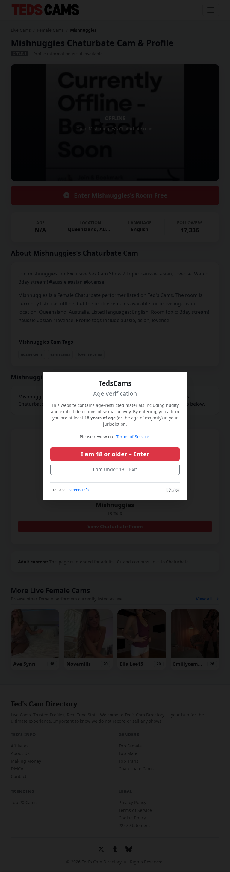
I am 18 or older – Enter (115, 454)
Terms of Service (132, 436)
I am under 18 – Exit (115, 469)
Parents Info (78, 489)
